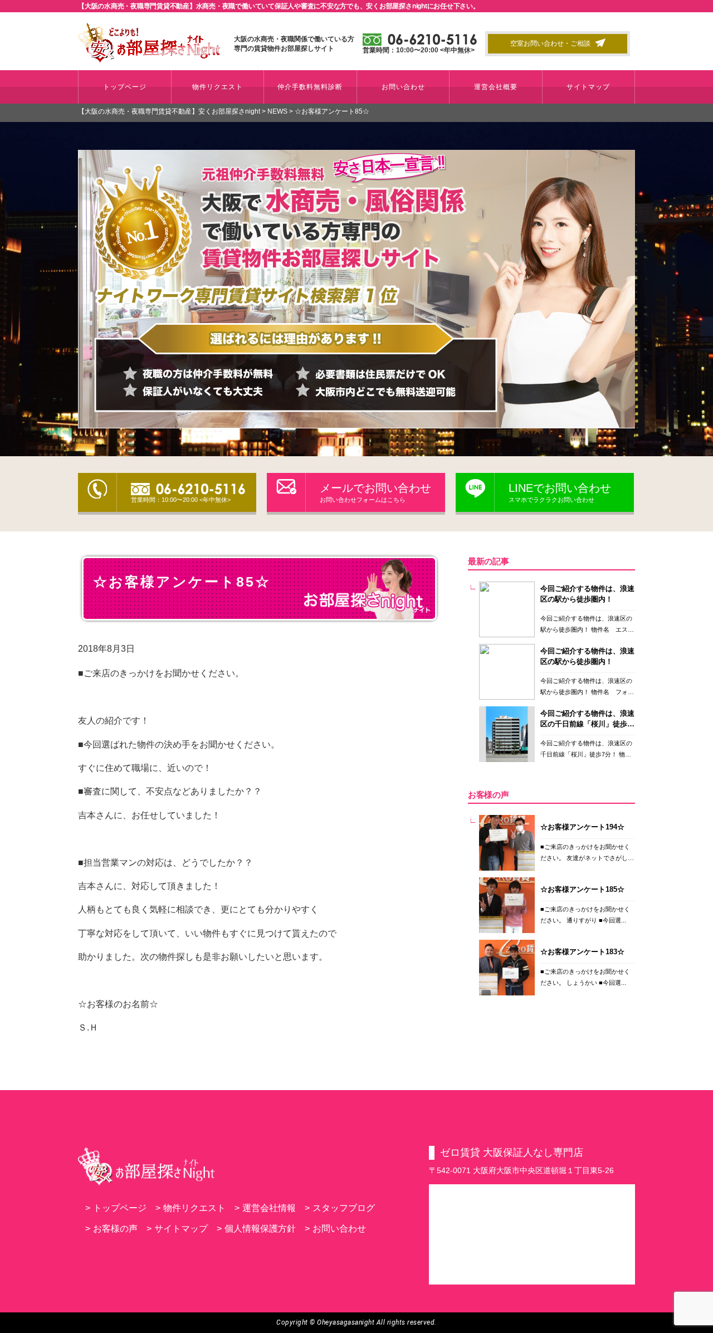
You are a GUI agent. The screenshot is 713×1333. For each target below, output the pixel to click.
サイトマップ (588, 87)
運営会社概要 (495, 87)
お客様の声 (111, 1228)
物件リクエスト (217, 87)
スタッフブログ (340, 1208)
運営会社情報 (265, 1208)
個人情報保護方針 (256, 1228)
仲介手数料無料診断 (310, 87)
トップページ (124, 87)
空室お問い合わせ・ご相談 (550, 43)
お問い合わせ (403, 87)
